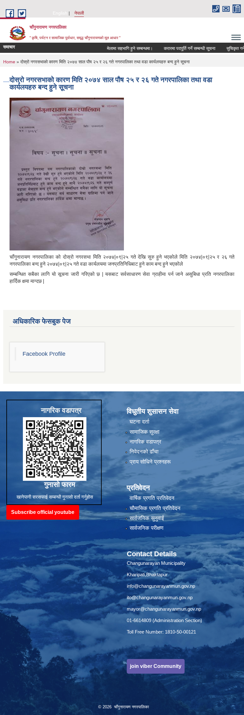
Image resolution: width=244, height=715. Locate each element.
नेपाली (79, 13)
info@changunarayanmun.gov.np (161, 586)
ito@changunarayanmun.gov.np (160, 597)
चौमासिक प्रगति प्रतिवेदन (155, 508)
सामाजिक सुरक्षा (144, 432)
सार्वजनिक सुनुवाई (147, 518)
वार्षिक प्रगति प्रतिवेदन (152, 498)
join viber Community (155, 666)
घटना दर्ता (139, 422)
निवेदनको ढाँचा (144, 452)
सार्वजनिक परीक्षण (146, 528)
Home (9, 61)
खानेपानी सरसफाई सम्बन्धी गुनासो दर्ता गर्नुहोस (55, 497)
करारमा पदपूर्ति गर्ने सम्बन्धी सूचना (177, 48)
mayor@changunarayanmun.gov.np (164, 609)
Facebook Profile (44, 354)
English (60, 13)
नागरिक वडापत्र (145, 442)
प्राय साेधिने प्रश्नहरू (150, 462)
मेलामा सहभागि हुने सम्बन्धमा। (117, 48)
